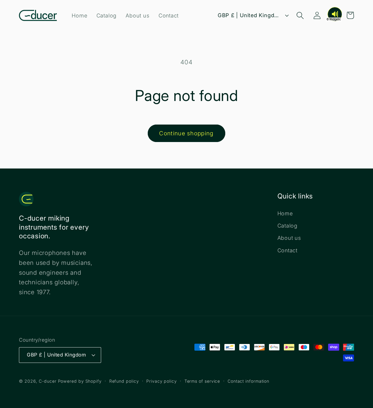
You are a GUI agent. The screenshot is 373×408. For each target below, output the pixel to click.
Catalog (287, 225)
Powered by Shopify (80, 381)
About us (289, 238)
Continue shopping (186, 133)
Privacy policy (161, 381)
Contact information (248, 381)
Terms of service (202, 381)
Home (285, 213)
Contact (287, 250)
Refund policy (124, 381)
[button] (300, 15)
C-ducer (47, 381)
